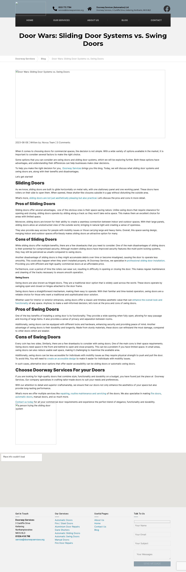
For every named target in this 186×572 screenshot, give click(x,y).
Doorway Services (25, 58)
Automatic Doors (63, 520)
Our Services (61, 20)
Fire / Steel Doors (64, 523)
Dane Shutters (62, 529)
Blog (125, 20)
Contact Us (100, 526)
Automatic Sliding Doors (67, 533)
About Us (93, 20)
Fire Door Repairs (64, 543)
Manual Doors (62, 539)
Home (29, 20)
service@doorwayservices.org (29, 539)
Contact (156, 20)
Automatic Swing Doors (67, 536)
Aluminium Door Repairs (67, 526)
